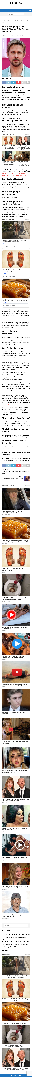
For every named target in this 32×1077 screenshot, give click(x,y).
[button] (30, 10)
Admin (12, 35)
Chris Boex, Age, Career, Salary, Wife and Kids (13, 947)
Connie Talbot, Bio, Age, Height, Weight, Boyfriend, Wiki (16, 934)
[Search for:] (16, 14)
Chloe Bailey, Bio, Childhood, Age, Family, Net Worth (15, 944)
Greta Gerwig (5, 404)
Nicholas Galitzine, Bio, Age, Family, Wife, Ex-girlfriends (15, 941)
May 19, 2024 (6, 35)
